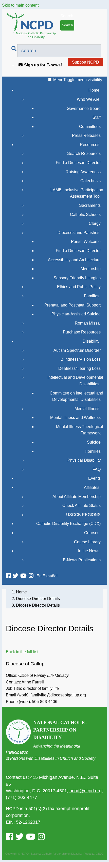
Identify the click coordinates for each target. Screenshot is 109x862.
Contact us (17, 777)
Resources (89, 144)
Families (91, 296)
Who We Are (88, 99)
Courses (91, 533)
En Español (47, 576)
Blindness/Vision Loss (81, 359)
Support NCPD (85, 62)
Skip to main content (20, 5)
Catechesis (90, 181)
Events (94, 478)
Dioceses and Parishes (78, 232)
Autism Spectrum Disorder (77, 350)
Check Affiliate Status (81, 505)
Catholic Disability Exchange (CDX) (68, 523)
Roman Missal (88, 323)
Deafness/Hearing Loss (79, 368)
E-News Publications (82, 560)
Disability (91, 341)
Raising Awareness (83, 172)
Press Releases (86, 135)
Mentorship (91, 269)
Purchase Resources (82, 332)
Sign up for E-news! (43, 65)
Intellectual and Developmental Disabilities (75, 380)
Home (93, 90)
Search (66, 16)
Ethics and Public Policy (79, 287)
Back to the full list (22, 652)
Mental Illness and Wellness (75, 417)
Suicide (94, 442)
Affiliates (91, 487)
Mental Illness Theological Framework (79, 430)
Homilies (93, 451)
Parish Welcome (86, 241)
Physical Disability (84, 460)
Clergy (95, 223)
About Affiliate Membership (76, 496)
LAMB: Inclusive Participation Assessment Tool (76, 193)
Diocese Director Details (38, 598)
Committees (90, 126)
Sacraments (90, 205)
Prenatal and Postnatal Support (72, 305)
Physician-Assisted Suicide (76, 314)
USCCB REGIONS (83, 515)
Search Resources (84, 153)
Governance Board (84, 108)
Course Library (87, 542)
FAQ (97, 469)
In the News (88, 551)
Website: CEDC (94, 853)
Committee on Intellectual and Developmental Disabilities (76, 396)
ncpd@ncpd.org (85, 790)
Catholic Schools (85, 214)
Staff (97, 117)
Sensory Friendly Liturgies (77, 278)
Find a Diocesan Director (78, 162)
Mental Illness (87, 408)
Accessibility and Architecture (74, 260)
